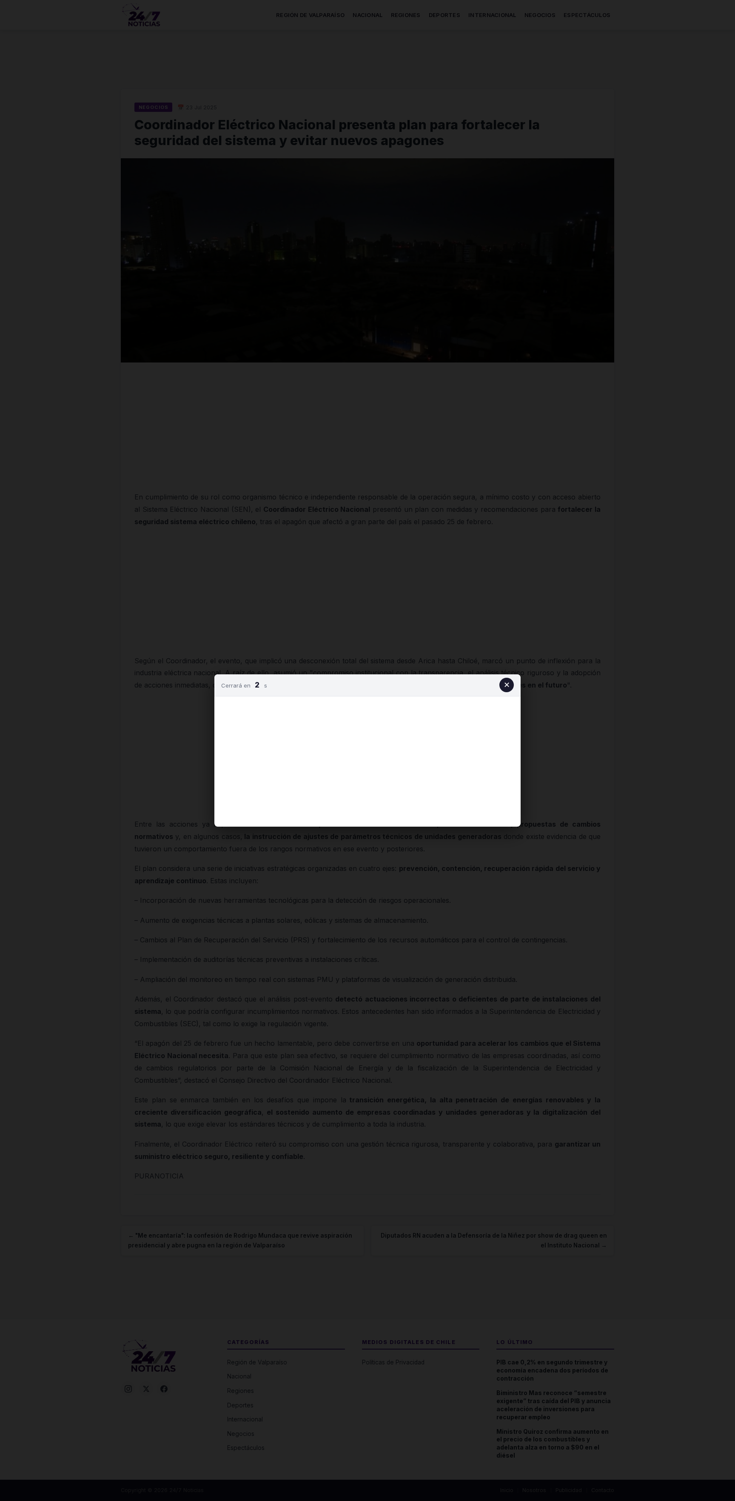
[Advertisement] (367, 760)
